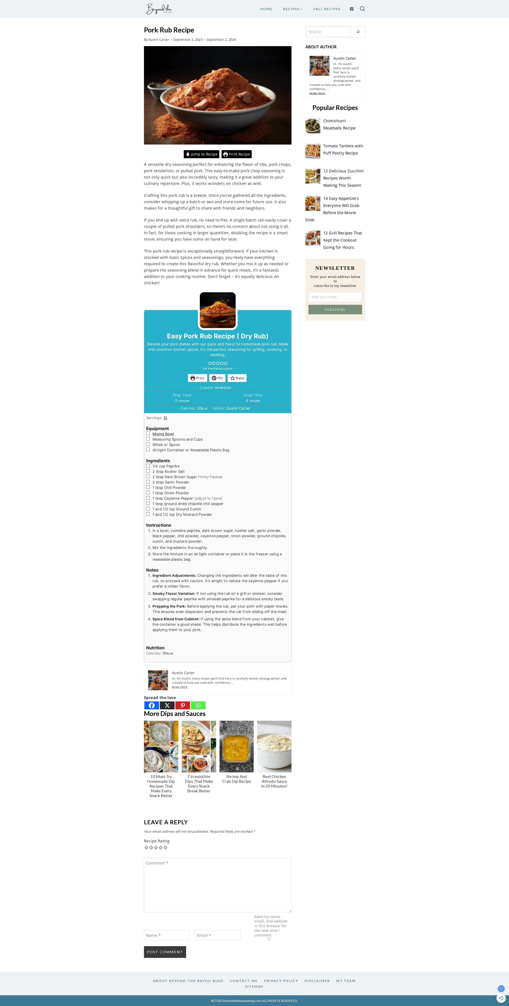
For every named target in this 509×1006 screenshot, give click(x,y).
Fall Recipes (327, 9)
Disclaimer (317, 981)
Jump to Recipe (204, 154)
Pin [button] (220, 378)
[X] (167, 705)
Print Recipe (239, 154)
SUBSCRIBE (335, 310)
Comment (157, 863)
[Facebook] (151, 705)
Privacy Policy (281, 981)
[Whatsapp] (198, 705)
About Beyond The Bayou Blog (188, 981)
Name (153, 935)
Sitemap (254, 986)
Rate (239, 378)
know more (179, 687)
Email (204, 935)
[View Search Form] (362, 9)
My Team (346, 981)
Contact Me (244, 981)
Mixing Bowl (163, 434)
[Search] (358, 32)
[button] (210, 363)
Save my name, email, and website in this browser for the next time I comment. (270, 926)
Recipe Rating (157, 841)
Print (199, 378)
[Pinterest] (352, 9)
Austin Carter (158, 39)
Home (266, 9)
